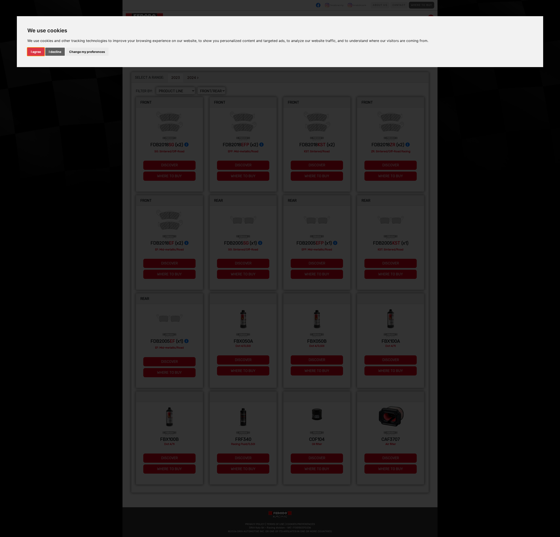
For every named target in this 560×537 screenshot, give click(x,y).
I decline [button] (55, 52)
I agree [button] (36, 52)
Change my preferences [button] (87, 52)
